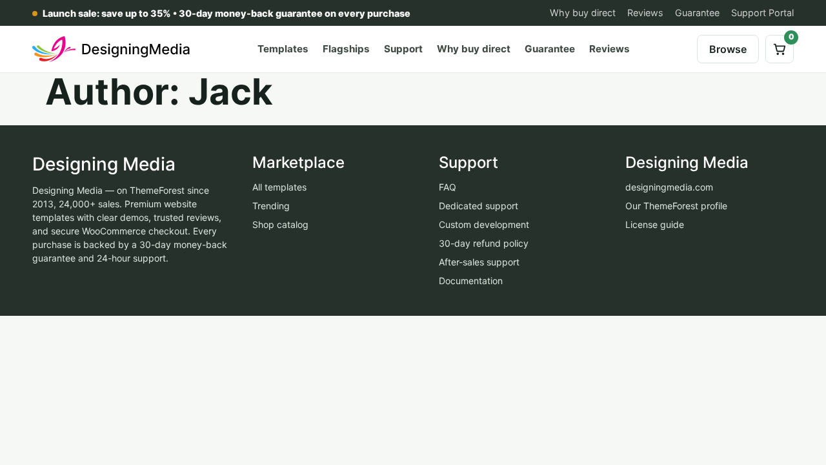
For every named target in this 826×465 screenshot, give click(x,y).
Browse (728, 49)
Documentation (471, 280)
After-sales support (479, 261)
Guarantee (697, 12)
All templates (279, 186)
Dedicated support (478, 205)
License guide (654, 224)
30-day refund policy (484, 243)
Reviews (645, 12)
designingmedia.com (669, 186)
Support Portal (762, 12)
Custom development (484, 224)
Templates (282, 49)
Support (403, 49)
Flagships (346, 49)
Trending (271, 205)
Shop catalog (280, 224)
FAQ (447, 186)
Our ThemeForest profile (676, 205)
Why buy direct (583, 12)
